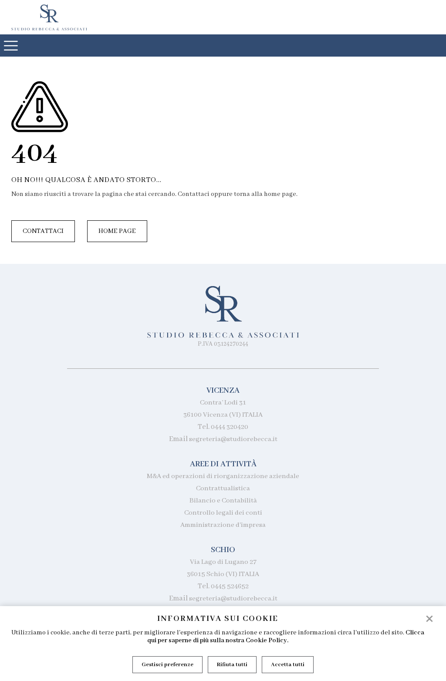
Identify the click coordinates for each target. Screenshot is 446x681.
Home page (117, 231)
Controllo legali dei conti (223, 513)
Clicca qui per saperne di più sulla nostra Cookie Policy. (285, 636)
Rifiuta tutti (232, 664)
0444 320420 (229, 427)
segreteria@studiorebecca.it (233, 439)
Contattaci (43, 231)
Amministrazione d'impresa (223, 525)
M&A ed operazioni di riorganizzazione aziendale (223, 476)
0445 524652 (230, 586)
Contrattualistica (223, 488)
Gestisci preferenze (167, 664)
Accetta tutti (287, 664)
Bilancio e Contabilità (223, 500)
